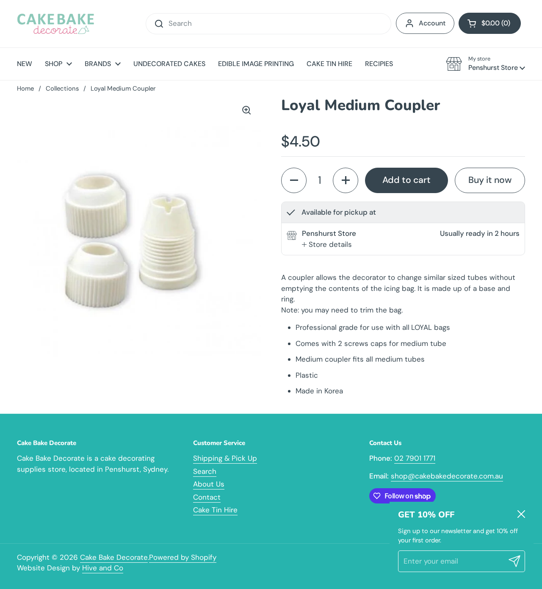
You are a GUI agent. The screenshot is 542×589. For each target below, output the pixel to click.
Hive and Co (102, 567)
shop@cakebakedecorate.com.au (447, 476)
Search (204, 471)
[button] (490, 23)
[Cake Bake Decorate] (55, 23)
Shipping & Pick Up (225, 458)
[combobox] (268, 23)
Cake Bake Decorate (114, 557)
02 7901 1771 (414, 458)
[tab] (327, 244)
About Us (208, 484)
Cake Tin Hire (215, 509)
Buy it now (490, 180)
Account (432, 23)
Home (25, 88)
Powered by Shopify (182, 557)
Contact (207, 497)
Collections (62, 88)
